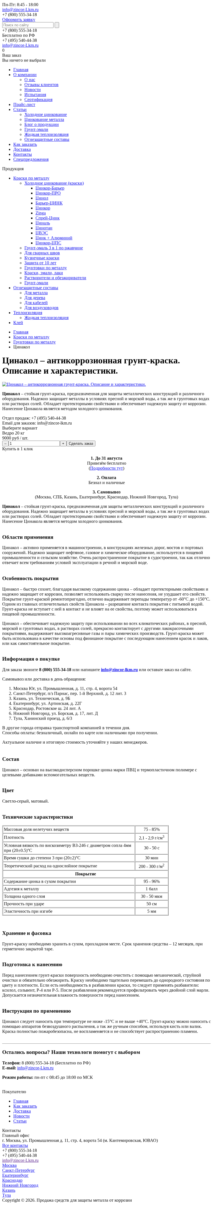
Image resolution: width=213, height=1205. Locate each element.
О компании (25, 74)
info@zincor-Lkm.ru (20, 9)
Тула (6, 1195)
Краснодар (12, 1180)
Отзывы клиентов (41, 84)
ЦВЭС (42, 233)
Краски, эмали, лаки (43, 272)
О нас (29, 79)
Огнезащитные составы (46, 139)
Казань (8, 1190)
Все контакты (15, 1145)
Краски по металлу (31, 178)
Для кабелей (36, 302)
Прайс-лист (24, 104)
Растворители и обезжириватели (55, 277)
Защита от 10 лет (40, 262)
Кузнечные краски (41, 257)
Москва (9, 1165)
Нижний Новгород (20, 1185)
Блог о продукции (41, 124)
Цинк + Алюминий (54, 238)
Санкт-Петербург (18, 1170)
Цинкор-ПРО (48, 193)
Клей (18, 322)
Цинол (42, 198)
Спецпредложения (31, 159)
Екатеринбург (15, 1175)
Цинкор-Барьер (50, 188)
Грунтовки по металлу (45, 267)
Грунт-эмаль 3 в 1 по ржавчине (53, 247)
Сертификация (38, 99)
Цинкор (43, 208)
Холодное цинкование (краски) (54, 183)
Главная (20, 69)
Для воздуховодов (41, 307)
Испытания (35, 94)
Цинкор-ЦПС (48, 243)
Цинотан (44, 228)
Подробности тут (106, 468)
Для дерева (34, 297)
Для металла (36, 292)
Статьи (20, 109)
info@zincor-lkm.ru (119, 669)
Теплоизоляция (27, 312)
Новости (32, 89)
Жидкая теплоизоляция (46, 134)
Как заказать (25, 144)
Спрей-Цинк (48, 218)
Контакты (22, 154)
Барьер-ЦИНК (49, 203)
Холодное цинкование (45, 114)
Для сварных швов (42, 252)
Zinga (41, 213)
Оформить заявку (18, 19)
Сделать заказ (81, 443)
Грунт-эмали (36, 129)
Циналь (43, 223)
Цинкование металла (44, 119)
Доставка (22, 149)
